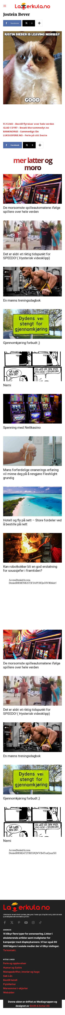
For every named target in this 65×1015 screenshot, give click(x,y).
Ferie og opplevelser (14, 963)
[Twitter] (11, 922)
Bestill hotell (10, 980)
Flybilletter (9, 984)
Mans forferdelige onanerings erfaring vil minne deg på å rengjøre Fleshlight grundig (31, 474)
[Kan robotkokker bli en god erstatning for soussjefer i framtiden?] (32, 548)
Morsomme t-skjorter (15, 988)
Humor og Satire (12, 967)
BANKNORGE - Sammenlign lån (21, 131)
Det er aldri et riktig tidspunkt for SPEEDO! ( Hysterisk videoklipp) (26, 256)
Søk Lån (7, 975)
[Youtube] (26, 922)
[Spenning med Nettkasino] (32, 409)
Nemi (7, 385)
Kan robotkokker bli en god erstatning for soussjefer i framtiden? (30, 568)
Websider (8, 992)
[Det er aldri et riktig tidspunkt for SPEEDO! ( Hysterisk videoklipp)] (32, 235)
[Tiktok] (40, 922)
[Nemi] (32, 366)
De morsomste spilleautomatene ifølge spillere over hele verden (31, 210)
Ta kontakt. (9, 950)
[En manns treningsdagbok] (32, 281)
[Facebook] (4, 922)
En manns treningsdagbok (22, 300)
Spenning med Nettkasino (22, 427)
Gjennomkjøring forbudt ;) (21, 343)
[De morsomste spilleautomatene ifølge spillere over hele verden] (32, 189)
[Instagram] (33, 922)
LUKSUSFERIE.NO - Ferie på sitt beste (25, 135)
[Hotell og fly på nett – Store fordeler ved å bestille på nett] (32, 501)
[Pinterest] (19, 922)
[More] (39, 23)
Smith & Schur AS (40, 1005)
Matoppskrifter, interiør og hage (21, 971)
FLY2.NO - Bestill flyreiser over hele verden (28, 123)
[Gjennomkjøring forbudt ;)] (32, 324)
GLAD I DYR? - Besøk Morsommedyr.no (26, 127)
